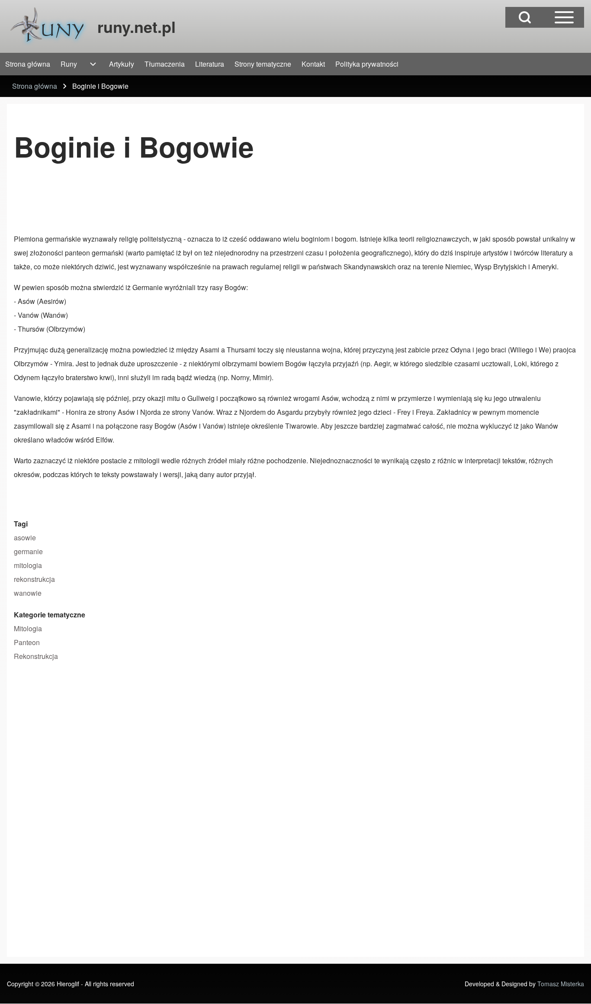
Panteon (27, 642)
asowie (25, 537)
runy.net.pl (136, 26)
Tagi (21, 524)
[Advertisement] (171, 201)
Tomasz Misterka (560, 983)
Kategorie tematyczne (49, 615)
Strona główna (34, 86)
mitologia (28, 565)
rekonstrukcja (34, 579)
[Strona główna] (49, 26)
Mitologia (28, 628)
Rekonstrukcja (36, 656)
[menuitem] (27, 64)
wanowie (28, 593)
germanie (28, 551)
